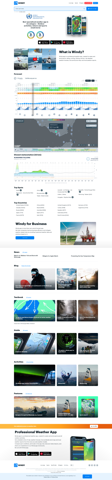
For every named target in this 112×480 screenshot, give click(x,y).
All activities (29, 362)
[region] (56, 133)
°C (16, 93)
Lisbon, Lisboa (62, 194)
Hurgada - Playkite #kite (64, 197)
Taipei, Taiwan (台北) (42, 195)
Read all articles (26, 265)
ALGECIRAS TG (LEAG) (22, 157)
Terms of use (58, 472)
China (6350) (40, 205)
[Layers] (79, 145)
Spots (76, 3)
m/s (21, 78)
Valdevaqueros (31, 78)
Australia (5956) (41, 210)
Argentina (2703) (83, 207)
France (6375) (20, 215)
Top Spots (18, 188)
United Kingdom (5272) (64, 205)
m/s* (16, 90)
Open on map (93, 8)
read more (35, 28)
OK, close (87, 476)
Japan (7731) (19, 212)
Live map (71, 3)
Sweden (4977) (62, 210)
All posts (28, 297)
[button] (92, 159)
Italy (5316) (40, 215)
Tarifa (17, 190)
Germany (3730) (83, 205)
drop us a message (61, 471)
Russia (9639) (20, 210)
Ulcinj (38, 190)
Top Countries (20, 203)
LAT (16, 110)
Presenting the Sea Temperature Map (82, 256)
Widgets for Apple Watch (50, 256)
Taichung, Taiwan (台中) (85, 194)
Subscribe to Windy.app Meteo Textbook (24, 323)
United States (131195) (22, 205)
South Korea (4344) (63, 215)
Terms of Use (55, 477)
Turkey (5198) (61, 207)
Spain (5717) (40, 212)
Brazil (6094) (40, 207)
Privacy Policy (53, 472)
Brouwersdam (41, 193)
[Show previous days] (17, 150)
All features (29, 393)
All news (24, 252)
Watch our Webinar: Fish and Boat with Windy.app (26, 256)
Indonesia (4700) (62, 212)
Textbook (18, 297)
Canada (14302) (20, 207)
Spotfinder (54, 465)
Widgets (81, 3)
